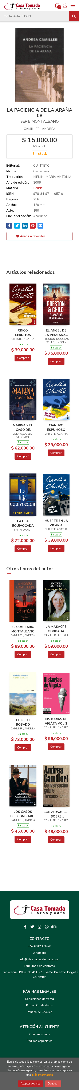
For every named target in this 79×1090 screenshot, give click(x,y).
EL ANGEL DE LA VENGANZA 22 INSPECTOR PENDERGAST (56, 332)
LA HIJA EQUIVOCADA (23, 523)
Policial (38, 188)
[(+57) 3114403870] (47, 927)
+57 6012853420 (39, 946)
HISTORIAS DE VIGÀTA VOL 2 (56, 721)
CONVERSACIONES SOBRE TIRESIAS (56, 814)
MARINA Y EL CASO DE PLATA (23, 427)
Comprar (23, 358)
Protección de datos (39, 1005)
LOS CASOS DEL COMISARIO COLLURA (22, 814)
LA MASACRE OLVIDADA (56, 629)
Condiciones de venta (39, 999)
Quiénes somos (39, 1034)
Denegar (53, 1084)
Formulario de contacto (39, 966)
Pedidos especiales (39, 1041)
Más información (42, 1075)
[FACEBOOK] (25, 927)
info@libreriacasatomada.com (39, 959)
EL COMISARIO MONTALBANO (23, 629)
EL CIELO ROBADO (23, 722)
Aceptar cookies (30, 1084)
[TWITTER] (32, 927)
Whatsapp (39, 953)
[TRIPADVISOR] (54, 927)
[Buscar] (74, 16)
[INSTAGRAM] (39, 927)
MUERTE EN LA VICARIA (56, 523)
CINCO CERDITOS (23, 332)
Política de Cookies (39, 1012)
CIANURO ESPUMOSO (56, 427)
